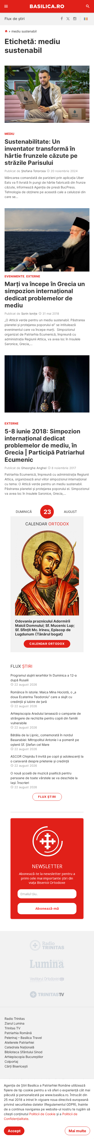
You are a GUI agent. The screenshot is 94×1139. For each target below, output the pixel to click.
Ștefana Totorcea (33, 171)
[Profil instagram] (74, 19)
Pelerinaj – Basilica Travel (23, 1038)
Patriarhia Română (18, 1033)
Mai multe (77, 1131)
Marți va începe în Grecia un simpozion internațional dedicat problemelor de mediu (45, 294)
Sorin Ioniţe (29, 313)
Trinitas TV (12, 1028)
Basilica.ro (47, 6)
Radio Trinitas (15, 1018)
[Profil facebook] (62, 19)
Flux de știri (15, 18)
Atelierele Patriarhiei (19, 1042)
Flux (21, 666)
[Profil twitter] (68, 19)
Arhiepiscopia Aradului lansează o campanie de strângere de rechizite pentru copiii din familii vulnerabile (45, 718)
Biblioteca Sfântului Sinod (23, 1052)
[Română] (86, 19)
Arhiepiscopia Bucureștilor (24, 1057)
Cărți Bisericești (16, 1066)
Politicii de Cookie (42, 1114)
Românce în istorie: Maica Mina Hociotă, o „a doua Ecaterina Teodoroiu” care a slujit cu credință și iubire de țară (43, 697)
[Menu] (6, 6)
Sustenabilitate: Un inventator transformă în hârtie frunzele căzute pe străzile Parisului (41, 152)
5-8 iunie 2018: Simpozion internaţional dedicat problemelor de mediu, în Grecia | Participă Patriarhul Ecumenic (44, 445)
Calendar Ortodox (47, 643)
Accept (14, 1131)
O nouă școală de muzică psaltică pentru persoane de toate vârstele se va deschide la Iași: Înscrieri (44, 778)
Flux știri (47, 796)
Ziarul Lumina (14, 1023)
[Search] (87, 6)
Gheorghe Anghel (34, 468)
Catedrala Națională (19, 1047)
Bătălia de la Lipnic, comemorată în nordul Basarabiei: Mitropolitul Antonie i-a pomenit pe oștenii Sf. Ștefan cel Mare (44, 739)
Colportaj (11, 1061)
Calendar (47, 523)
